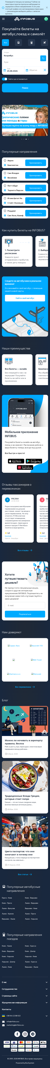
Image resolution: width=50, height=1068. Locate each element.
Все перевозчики (23, 687)
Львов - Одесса (31, 962)
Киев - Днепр (30, 951)
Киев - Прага (7, 903)
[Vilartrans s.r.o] (14, 674)
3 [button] (26, 139)
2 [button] (24, 139)
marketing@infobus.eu (15, 1025)
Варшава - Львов (8, 919)
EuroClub (8, 536)
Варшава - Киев (31, 908)
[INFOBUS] (24, 19)
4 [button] (28, 139)
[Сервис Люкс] (14, 645)
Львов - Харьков (31, 919)
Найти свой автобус (25, 298)
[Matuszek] (36, 674)
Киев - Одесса (30, 946)
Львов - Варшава (31, 903)
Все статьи (23, 874)
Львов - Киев (7, 967)
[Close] (47, 7)
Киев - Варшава (31, 898)
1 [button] (21, 139)
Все (5, 43)
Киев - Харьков (8, 956)
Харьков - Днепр (8, 962)
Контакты (6, 1009)
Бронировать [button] (35, 163)
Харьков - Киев (31, 956)
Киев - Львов (7, 946)
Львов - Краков (8, 914)
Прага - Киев (7, 898)
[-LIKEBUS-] (13, 659)
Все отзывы (23, 550)
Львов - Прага (30, 914)
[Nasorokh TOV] (36, 645)
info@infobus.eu (13, 1021)
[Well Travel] (36, 659)
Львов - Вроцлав (8, 908)
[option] (25, 120)
